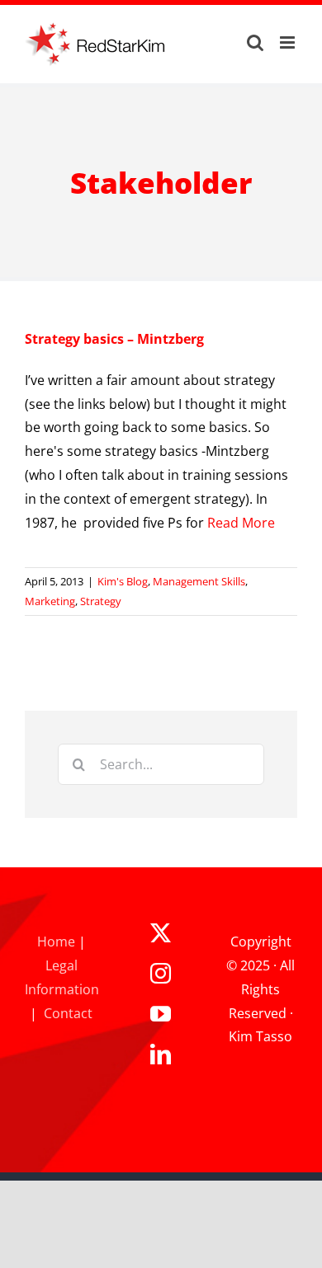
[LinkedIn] (160, 1054)
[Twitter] (160, 933)
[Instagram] (160, 973)
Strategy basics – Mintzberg (114, 339)
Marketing (50, 601)
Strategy (100, 601)
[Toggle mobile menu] (288, 42)
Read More (241, 523)
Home (56, 941)
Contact (68, 1013)
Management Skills (199, 581)
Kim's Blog (122, 581)
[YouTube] (160, 1014)
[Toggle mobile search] (255, 42)
